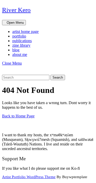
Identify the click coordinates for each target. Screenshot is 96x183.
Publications (22, 41)
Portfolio (19, 36)
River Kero (16, 9)
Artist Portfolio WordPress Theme (29, 177)
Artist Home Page (25, 31)
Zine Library (21, 45)
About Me (19, 54)
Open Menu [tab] (16, 22)
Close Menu (13, 63)
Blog (15, 50)
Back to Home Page (18, 116)
